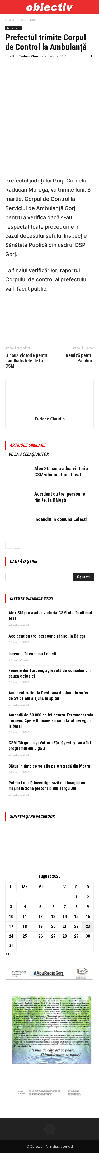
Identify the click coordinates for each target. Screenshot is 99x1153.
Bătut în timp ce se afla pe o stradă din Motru (49, 766)
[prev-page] (8, 545)
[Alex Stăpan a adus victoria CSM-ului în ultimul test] (18, 475)
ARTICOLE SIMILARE (27, 445)
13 (53, 916)
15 (76, 916)
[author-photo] (49, 411)
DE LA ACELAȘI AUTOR (28, 454)
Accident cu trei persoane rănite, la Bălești (47, 636)
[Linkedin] (59, 68)
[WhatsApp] (47, 68)
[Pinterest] (35, 68)
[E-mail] (83, 68)
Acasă (9, 19)
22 (76, 926)
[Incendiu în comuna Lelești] (18, 526)
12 (40, 916)
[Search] (91, 7)
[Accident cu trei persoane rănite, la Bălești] (18, 500)
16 (88, 916)
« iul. (9, 953)
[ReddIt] (71, 68)
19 (40, 926)
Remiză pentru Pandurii (80, 358)
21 (65, 926)
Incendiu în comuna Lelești (60, 519)
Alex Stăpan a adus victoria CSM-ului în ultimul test (50, 615)
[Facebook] (10, 68)
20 (53, 926)
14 (65, 916)
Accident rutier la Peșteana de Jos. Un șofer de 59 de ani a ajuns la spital (48, 695)
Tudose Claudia (31, 56)
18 (25, 926)
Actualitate (28, 19)
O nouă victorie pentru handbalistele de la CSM (27, 361)
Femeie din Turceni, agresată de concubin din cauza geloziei (49, 673)
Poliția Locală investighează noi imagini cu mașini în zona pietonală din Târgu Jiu (46, 785)
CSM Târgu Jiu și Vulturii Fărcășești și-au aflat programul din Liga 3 (49, 745)
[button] (9, 7)
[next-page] (17, 545)
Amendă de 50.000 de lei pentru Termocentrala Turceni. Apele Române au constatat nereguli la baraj (50, 721)
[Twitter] (22, 68)
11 (25, 916)
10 (11, 916)
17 (11, 926)
